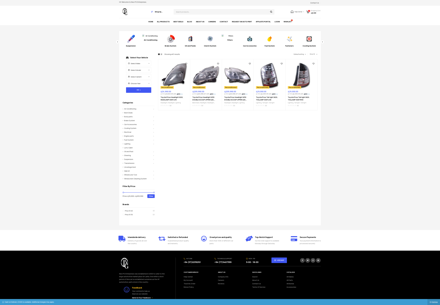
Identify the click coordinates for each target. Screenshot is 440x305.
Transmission (129, 163)
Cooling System (130, 128)
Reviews (221, 284)
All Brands (290, 284)
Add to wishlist (186, 64)
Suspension (128, 159)
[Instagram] (313, 260)
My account (188, 280)
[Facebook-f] (302, 260)
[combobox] (138, 63)
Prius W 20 (129, 211)
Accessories (291, 287)
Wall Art (127, 171)
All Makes (290, 277)
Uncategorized (130, 167)
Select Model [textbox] (136, 70)
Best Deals (195, 103)
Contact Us (256, 284)
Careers (221, 280)
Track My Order (189, 284)
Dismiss (435, 302)
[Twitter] (307, 260)
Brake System (129, 120)
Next (322, 42)
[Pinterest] (318, 260)
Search (271, 12)
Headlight (164, 103)
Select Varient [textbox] (136, 77)
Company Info (223, 277)
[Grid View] (159, 54)
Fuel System (129, 140)
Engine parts (129, 136)
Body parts (128, 117)
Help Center (188, 277)
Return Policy (189, 287)
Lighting (178, 103)
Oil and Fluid (128, 151)
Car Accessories (130, 124)
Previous (117, 42)
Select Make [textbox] (135, 63)
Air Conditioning (130, 109)
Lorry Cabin (128, 148)
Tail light (265, 103)
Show (311, 54)
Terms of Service (258, 287)
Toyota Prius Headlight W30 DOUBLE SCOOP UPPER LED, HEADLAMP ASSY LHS (203, 99)
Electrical (127, 132)
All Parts (290, 280)
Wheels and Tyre (130, 175)
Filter (151, 196)
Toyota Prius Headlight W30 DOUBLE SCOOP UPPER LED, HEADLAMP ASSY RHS (235, 99)
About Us (255, 280)
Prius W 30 (129, 214)
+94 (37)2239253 (192, 262)
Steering (127, 155)
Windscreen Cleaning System (135, 179)
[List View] (161, 54)
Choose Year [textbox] (135, 83)
